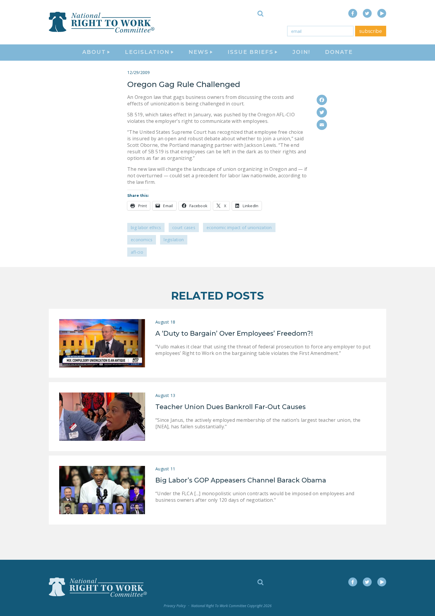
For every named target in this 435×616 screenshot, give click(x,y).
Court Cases (183, 227)
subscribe (370, 31)
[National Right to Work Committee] (102, 22)
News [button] (198, 52)
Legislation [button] (147, 52)
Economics (141, 239)
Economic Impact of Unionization (239, 227)
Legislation (174, 239)
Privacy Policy (175, 605)
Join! (301, 52)
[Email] (322, 125)
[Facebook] (322, 100)
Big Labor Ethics (146, 227)
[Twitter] (322, 112)
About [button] (94, 52)
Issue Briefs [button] (250, 52)
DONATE (339, 52)
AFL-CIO (137, 252)
